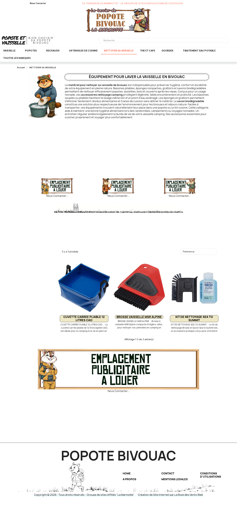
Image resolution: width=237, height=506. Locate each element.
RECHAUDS (52, 50)
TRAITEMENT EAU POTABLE (199, 50)
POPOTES (31, 50)
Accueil (21, 67)
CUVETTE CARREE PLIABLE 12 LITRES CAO (84, 318)
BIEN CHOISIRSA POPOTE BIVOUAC (41, 40)
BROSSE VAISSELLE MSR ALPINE (139, 317)
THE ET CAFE (147, 50)
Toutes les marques (17, 58)
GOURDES (167, 50)
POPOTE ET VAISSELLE (13, 40)
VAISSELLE (9, 50)
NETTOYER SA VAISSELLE (118, 50)
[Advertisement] (118, 147)
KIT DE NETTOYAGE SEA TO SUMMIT (194, 318)
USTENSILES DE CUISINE (83, 50)
